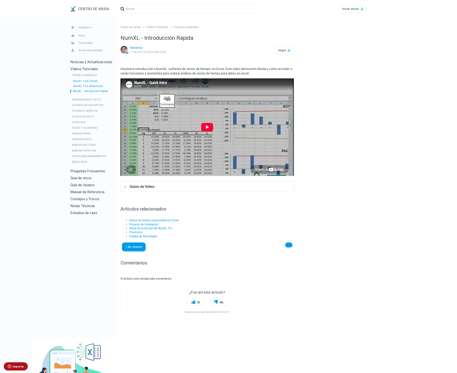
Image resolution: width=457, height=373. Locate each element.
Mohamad (136, 47)
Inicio (82, 35)
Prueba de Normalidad (143, 236)
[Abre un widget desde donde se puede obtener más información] (16, 366)
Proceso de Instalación (143, 224)
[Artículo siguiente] (288, 244)
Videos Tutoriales (157, 27)
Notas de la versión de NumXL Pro (150, 228)
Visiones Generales (186, 27)
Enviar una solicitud (90, 50)
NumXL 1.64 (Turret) (85, 81)
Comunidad (85, 43)
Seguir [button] (282, 50)
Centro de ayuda (130, 27)
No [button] (222, 302)
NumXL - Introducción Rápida (90, 91)
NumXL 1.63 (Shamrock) (88, 86)
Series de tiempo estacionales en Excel (154, 220)
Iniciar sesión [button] (350, 9)
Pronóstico (136, 232)
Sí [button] (198, 302)
